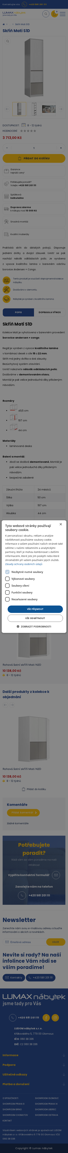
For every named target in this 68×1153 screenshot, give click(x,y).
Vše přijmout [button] (35, 609)
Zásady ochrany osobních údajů (23, 564)
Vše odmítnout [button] (35, 618)
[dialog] (34, 576)
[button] (34, 626)
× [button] (60, 524)
